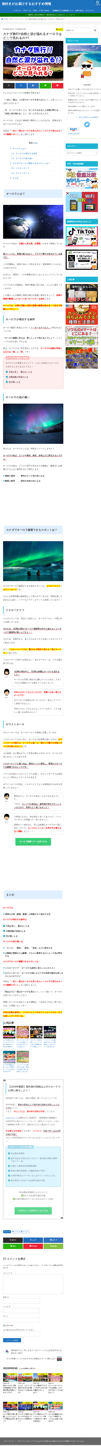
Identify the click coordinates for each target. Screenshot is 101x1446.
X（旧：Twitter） (44, 10)
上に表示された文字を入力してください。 (19, 1330)
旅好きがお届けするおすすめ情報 (26, 3)
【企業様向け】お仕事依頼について (63, 10)
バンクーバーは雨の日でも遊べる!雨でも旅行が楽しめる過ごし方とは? (23, 1068)
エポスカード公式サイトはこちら (33, 1211)
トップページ (17, 10)
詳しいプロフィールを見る (88, 117)
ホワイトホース (20, 173)
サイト (5, 1316)
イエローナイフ (20, 168)
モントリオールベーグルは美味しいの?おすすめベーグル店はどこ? (22, 1043)
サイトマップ (89, 10)
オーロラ (25, 1232)
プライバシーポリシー (25, 1441)
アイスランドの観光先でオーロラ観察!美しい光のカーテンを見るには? (50, 1043)
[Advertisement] (33, 501)
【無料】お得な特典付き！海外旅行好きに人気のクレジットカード (51, 15)
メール (6, 1307)
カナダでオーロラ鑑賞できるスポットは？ (30, 163)
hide (35, 143)
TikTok (35, 10)
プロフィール (27, 10)
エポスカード (11, 1118)
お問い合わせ (79, 10)
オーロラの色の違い (22, 158)
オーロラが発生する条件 (24, 153)
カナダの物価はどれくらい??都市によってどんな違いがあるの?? (9, 1068)
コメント (7, 1273)
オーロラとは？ (18, 148)
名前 (6, 1297)
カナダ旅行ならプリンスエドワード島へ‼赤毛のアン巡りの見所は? (9, 1043)
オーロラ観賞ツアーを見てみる (33, 841)
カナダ (8, 1232)
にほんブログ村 (73, 133)
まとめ (14, 178)
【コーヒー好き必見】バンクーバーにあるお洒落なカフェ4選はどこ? (36, 1043)
